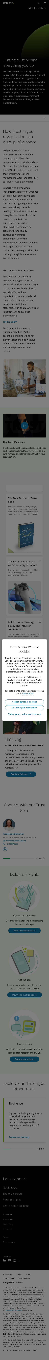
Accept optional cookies (24, 701)
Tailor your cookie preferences (24, 714)
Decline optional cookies (24, 707)
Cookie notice (26, 693)
